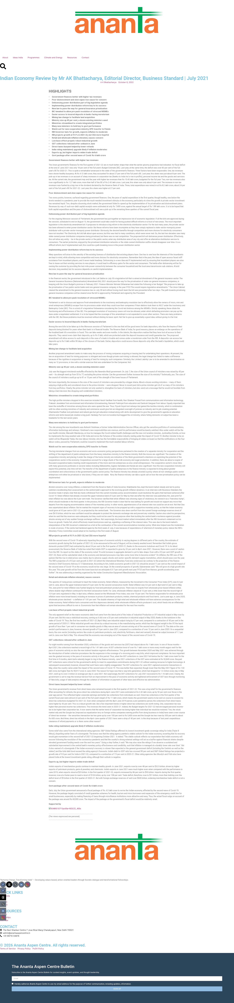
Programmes (33, 57)
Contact (85, 57)
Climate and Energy (53, 57)
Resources (72, 57)
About (5, 57)
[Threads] (9, 884)
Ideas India (18, 57)
